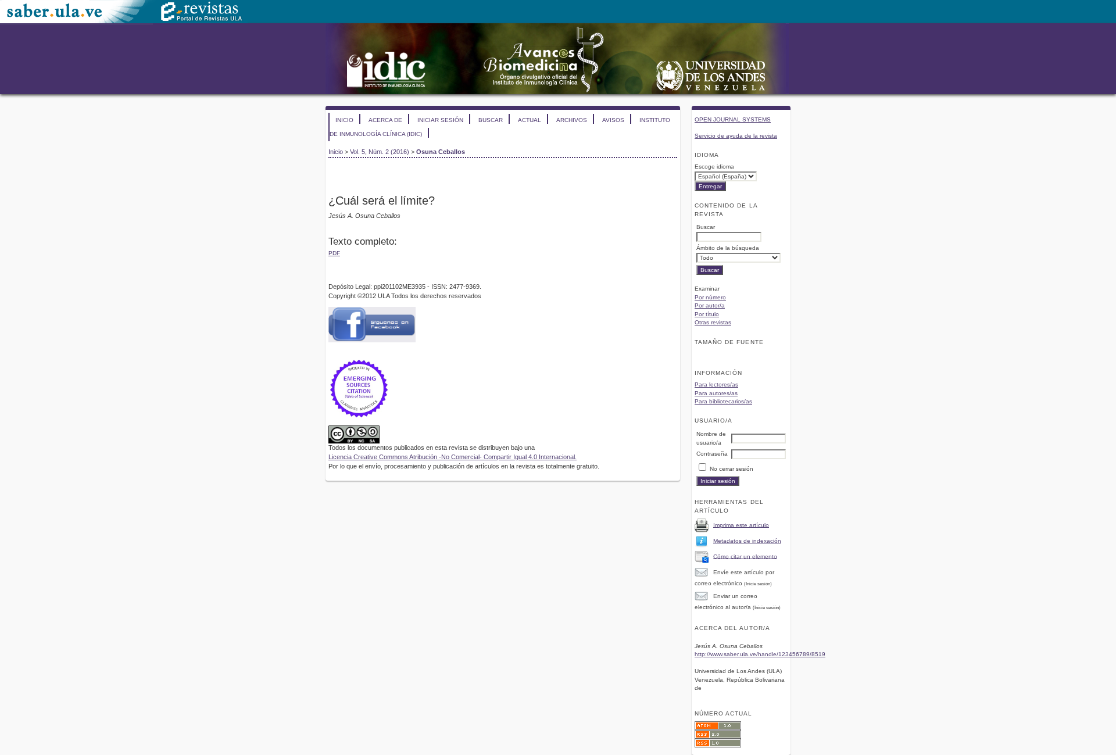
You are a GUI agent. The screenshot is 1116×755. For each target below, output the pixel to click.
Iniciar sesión (440, 120)
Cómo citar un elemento (745, 556)
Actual (529, 120)
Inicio (344, 120)
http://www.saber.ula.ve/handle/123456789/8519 (760, 654)
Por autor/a (710, 305)
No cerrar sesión (731, 469)
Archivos (571, 120)
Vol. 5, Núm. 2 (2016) (379, 151)
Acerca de (385, 120)
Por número (710, 297)
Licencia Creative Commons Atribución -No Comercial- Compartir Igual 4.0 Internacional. (452, 456)
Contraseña (712, 453)
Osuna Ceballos (440, 151)
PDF (334, 253)
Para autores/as (716, 393)
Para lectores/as (716, 384)
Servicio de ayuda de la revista (736, 136)
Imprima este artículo (741, 524)
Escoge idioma (714, 166)
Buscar (490, 120)
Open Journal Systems (733, 119)
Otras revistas (713, 322)
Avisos (613, 120)
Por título (707, 314)
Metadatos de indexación (747, 540)
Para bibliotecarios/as (723, 401)
